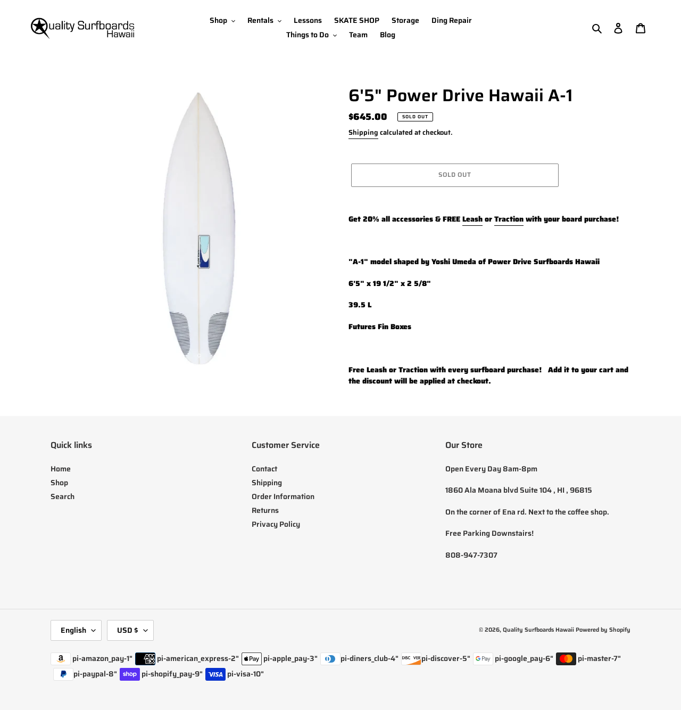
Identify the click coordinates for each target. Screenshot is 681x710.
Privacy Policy (276, 524)
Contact (264, 469)
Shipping (363, 132)
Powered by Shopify (603, 629)
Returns (265, 510)
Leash (472, 219)
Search (62, 496)
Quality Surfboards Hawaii (538, 629)
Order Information (283, 496)
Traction (509, 219)
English (73, 630)
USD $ (127, 630)
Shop (59, 482)
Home (61, 469)
